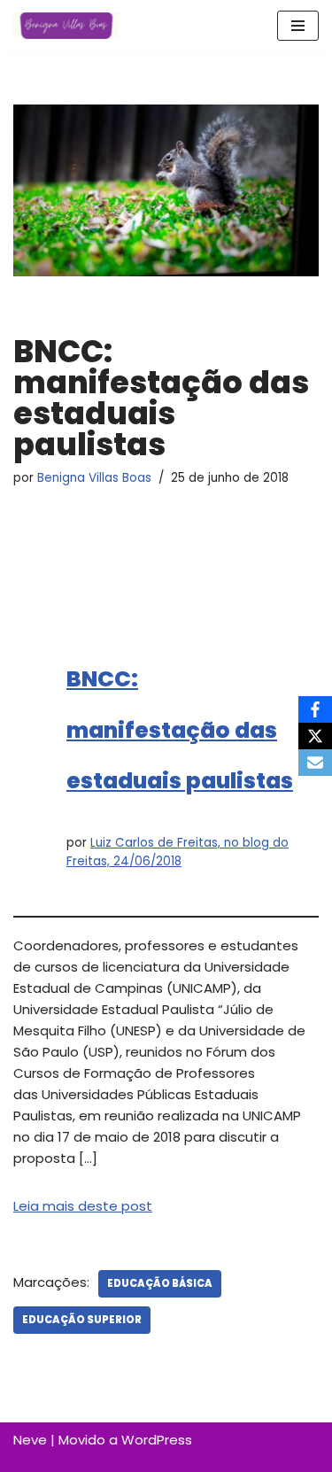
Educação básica (159, 1283)
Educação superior (82, 1320)
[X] (315, 736)
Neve (30, 1439)
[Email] (315, 762)
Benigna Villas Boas (94, 477)
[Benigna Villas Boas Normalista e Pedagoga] (66, 25)
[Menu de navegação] (298, 26)
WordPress (156, 1439)
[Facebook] (315, 709)
